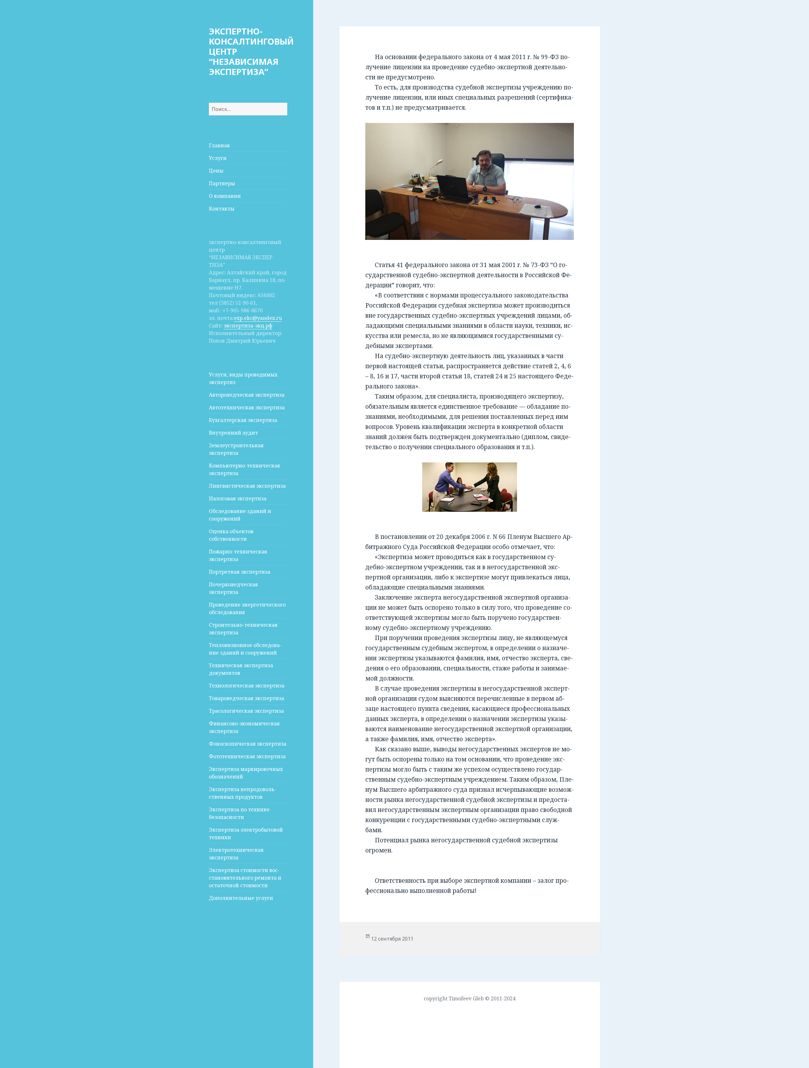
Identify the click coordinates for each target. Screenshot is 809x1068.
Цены (216, 170)
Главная (219, 145)
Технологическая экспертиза (246, 685)
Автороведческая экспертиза (246, 394)
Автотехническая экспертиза (247, 407)
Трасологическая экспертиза (246, 710)
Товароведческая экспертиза (246, 698)
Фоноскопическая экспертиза (247, 743)
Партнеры (222, 183)
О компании (225, 195)
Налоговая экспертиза (237, 498)
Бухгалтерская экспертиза (243, 420)
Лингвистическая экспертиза (247, 485)
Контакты (221, 208)
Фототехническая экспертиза (247, 756)
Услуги (218, 158)
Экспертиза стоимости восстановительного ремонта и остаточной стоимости (245, 878)
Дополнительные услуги (241, 897)
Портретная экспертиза (239, 571)
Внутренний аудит (233, 432)
